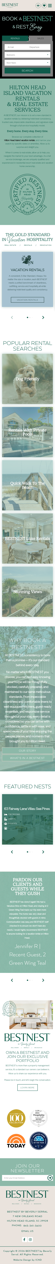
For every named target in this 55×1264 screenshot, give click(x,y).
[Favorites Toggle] (44, 5)
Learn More (27, 1087)
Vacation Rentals (27, 299)
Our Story (27, 750)
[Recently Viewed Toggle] (38, 5)
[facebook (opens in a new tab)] (24, 1239)
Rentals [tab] (15, 38)
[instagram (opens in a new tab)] (30, 1239)
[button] (43, 317)
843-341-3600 (33, 1225)
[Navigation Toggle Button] (50, 6)
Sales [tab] (40, 38)
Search (27, 70)
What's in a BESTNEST (27, 758)
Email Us (27, 1231)
